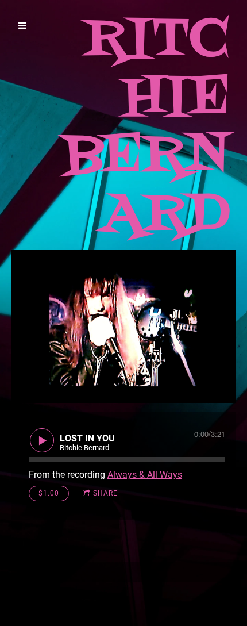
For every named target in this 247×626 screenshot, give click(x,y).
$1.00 (48, 493)
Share (105, 493)
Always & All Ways (144, 474)
